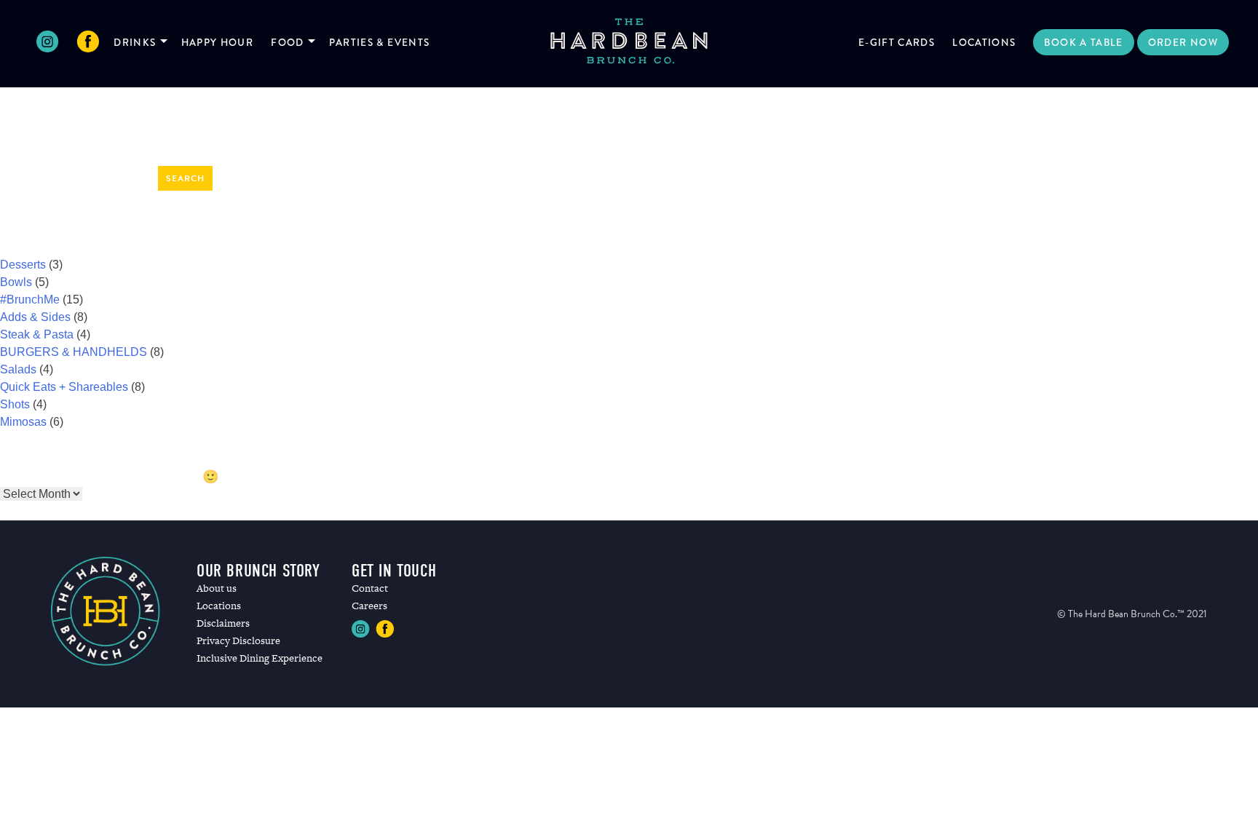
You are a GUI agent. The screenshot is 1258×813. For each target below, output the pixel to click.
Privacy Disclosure (238, 640)
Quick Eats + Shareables (64, 387)
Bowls (16, 282)
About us (217, 588)
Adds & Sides (35, 317)
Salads (18, 369)
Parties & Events (379, 42)
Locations (984, 42)
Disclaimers (223, 623)
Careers (369, 605)
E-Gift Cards (896, 42)
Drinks (135, 42)
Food (287, 42)
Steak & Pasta (37, 334)
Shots (15, 404)
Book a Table (1083, 42)
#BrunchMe (30, 299)
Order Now (1183, 42)
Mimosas (23, 422)
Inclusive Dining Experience (260, 658)
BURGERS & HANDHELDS (73, 352)
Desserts (23, 264)
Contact (370, 588)
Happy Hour (217, 42)
